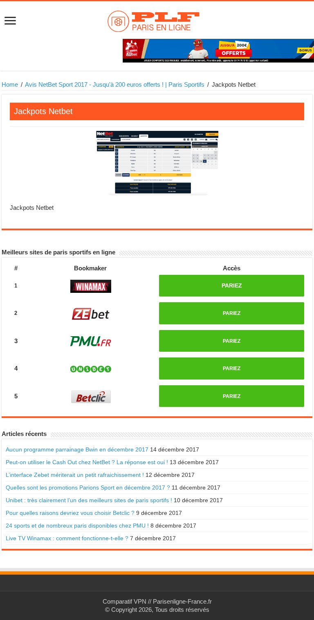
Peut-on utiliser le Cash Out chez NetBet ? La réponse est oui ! (87, 462)
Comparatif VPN (124, 601)
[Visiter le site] (91, 286)
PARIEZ (232, 285)
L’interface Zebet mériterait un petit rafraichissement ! (75, 475)
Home (10, 84)
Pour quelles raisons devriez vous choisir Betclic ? (70, 513)
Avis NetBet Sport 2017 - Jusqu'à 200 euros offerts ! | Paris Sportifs (114, 84)
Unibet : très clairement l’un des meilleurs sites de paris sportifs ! (89, 500)
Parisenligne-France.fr (182, 601)
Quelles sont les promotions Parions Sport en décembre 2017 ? (88, 487)
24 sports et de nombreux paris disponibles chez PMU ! (77, 525)
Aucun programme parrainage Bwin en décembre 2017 (77, 449)
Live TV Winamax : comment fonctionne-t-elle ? (67, 538)
